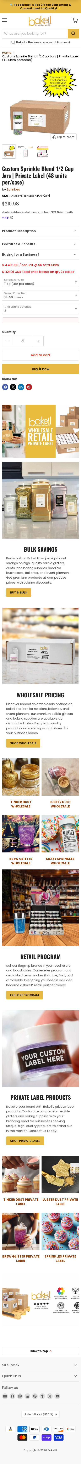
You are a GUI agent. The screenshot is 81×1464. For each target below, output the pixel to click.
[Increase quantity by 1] (38, 341)
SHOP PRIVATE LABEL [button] (25, 1141)
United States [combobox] (38, 1414)
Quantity (9, 332)
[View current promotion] (40, 6)
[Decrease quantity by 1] (7, 341)
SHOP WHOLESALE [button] (23, 743)
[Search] (73, 33)
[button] (75, 20)
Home (6, 52)
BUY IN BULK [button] (18, 592)
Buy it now (40, 369)
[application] (40, 231)
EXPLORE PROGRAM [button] (24, 995)
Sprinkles (13, 189)
